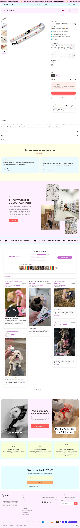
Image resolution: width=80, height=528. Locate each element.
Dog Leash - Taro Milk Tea (62, 321)
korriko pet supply (54, 18)
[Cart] (75, 10)
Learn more (13, 220)
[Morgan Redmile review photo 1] (40, 307)
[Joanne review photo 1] (15, 357)
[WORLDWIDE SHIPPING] (13, 450)
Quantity (53, 79)
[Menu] (4, 10)
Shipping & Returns (5, 135)
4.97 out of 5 (18, 256)
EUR (10, 521)
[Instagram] (4, 4)
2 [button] (38, 390)
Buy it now (63, 97)
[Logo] (10, 10)
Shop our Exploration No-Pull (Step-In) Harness (39, 425)
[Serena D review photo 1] (64, 297)
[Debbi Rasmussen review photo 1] (15, 302)
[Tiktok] (9, 4)
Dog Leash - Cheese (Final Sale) (14, 281)
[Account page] (72, 10)
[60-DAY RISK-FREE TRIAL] (40, 450)
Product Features (4, 131)
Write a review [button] (64, 257)
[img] (7, 283)
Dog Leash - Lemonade (12, 331)
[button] (54, 21)
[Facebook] (7, 4)
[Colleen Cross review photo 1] (64, 342)
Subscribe (40, 482)
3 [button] (40, 390)
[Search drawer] (69, 10)
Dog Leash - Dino (60, 281)
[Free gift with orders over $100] (40, 5)
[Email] (12, 4)
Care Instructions (4, 139)
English (3, 521)
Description (3, 120)
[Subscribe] (76, 503)
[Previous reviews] (52, 108)
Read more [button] (7, 324)
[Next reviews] (75, 108)
